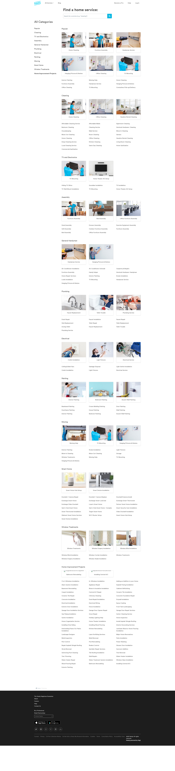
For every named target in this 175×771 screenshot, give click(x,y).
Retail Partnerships (39, 713)
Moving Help (93, 80)
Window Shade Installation (97, 559)
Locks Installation (67, 279)
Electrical (37, 53)
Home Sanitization (122, 145)
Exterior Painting (67, 667)
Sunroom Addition (122, 649)
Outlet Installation (67, 370)
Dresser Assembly (95, 225)
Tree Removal (120, 653)
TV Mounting (93, 87)
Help (129, 3)
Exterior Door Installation (70, 607)
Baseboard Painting (68, 406)
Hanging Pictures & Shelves (125, 84)
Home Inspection (121, 618)
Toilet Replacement (122, 323)
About (36, 698)
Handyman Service (95, 84)
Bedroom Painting (95, 414)
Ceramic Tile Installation (124, 592)
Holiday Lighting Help (96, 618)
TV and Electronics (41, 36)
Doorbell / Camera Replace (98, 497)
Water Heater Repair (68, 660)
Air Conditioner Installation (70, 268)
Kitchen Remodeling (95, 628)
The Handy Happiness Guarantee (43, 696)
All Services (49, 3)
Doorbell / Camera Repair (70, 497)
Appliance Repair (94, 585)
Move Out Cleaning (68, 134)
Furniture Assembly (68, 84)
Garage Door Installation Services (72, 610)
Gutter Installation (67, 618)
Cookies (92, 736)
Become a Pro (118, 3)
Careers (36, 701)
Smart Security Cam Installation (126, 508)
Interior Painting (67, 80)
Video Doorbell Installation (125, 511)
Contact (36, 736)
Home (39, 688)
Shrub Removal (66, 649)
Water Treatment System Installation (101, 660)
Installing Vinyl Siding (68, 625)
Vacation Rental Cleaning (124, 138)
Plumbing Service (67, 330)
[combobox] (85, 16)
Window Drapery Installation (71, 559)
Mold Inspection (67, 638)
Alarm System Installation (70, 585)
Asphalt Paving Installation (124, 585)
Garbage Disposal (94, 366)
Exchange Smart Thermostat (125, 501)
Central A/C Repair (95, 592)
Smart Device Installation (70, 519)
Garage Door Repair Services (125, 610)
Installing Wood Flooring (97, 625)
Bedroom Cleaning (68, 127)
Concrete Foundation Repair (125, 596)
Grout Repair (93, 614)
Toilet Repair (93, 323)
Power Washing (121, 642)
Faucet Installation (95, 319)
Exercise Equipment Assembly (126, 225)
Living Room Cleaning (123, 142)
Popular (37, 28)
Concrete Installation (68, 599)
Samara (118, 134)
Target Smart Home (95, 511)
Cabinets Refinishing (123, 588)
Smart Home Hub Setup (124, 515)
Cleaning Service (94, 127)
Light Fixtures (93, 370)
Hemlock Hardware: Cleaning (126, 127)
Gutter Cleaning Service (124, 614)
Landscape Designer (68, 634)
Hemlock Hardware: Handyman (126, 272)
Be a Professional (39, 710)
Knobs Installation (122, 276)
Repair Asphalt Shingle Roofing (72, 645)
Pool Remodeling (94, 642)
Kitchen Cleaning (94, 142)
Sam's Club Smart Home (69, 508)
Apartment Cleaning (123, 123)
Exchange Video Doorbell (70, 504)
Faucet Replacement (95, 327)
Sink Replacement (67, 323)
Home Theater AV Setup (124, 189)
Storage (118, 453)
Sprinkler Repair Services (97, 649)
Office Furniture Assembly (97, 232)
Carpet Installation (68, 592)
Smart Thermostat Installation (71, 511)
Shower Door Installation (124, 645)
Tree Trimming (66, 656)
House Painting (94, 410)
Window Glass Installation (124, 660)
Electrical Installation (68, 603)
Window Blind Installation (70, 555)
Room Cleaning (94, 134)
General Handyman (41, 45)
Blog (59, 3)
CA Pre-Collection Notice (53, 736)
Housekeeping (66, 131)
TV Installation (121, 185)
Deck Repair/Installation (97, 599)
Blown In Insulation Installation (99, 588)
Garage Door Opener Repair (98, 610)
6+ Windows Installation (97, 581)
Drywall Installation (122, 599)
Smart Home (38, 65)
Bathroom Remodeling (96, 663)
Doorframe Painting (68, 410)
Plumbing (37, 49)
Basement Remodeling (69, 588)
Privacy (42, 736)
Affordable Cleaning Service (71, 123)
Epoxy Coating (121, 603)
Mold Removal (93, 638)
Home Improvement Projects (45, 73)
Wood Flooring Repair (69, 663)
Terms (98, 736)
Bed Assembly (66, 232)
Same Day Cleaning (95, 145)
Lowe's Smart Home (95, 504)
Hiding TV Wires (67, 185)
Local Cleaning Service (69, 145)
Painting (37, 57)
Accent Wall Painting (123, 414)
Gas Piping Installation (69, 614)
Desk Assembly (67, 225)
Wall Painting (120, 410)
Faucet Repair (120, 319)
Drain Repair (66, 319)
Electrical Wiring (94, 603)
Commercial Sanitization (70, 149)
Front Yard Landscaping (124, 607)
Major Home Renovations (124, 634)
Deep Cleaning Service (69, 142)
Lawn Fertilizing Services (97, 634)
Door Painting (120, 406)
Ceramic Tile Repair (68, 596)
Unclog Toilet (66, 327)
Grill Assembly (66, 229)
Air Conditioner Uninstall (97, 268)
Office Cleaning (67, 87)
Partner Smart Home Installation (126, 504)
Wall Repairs (93, 656)
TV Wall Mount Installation (70, 189)
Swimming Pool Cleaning (70, 653)
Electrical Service (122, 370)
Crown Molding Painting (97, 406)
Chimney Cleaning (95, 596)
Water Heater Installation (124, 656)
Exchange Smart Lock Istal (97, 501)
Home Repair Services (69, 276)
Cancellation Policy (107, 736)
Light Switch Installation (124, 366)
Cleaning (37, 32)
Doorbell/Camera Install (124, 497)
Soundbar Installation (96, 185)
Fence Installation (94, 607)
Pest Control (66, 642)
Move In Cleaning (122, 131)
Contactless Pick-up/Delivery (125, 87)
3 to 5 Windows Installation (70, 581)
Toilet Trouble (120, 327)
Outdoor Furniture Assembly (98, 229)
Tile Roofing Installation (96, 653)
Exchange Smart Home (69, 501)
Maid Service (93, 131)
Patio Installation (121, 638)
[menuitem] (49, 3)
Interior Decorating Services (125, 625)
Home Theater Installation (97, 621)
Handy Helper (93, 272)
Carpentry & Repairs (122, 268)
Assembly (37, 41)
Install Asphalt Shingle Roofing (126, 621)
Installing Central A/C (123, 663)
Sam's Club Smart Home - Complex (100, 508)
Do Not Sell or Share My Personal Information (75, 736)
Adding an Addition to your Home (127, 581)
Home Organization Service (71, 621)
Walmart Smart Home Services (72, 515)
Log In (137, 3)
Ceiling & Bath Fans (68, 366)
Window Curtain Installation (98, 555)
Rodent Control (94, 645)
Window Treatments (41, 69)
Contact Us (37, 706)
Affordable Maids (94, 123)
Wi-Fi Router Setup (95, 515)
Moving (37, 61)
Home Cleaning (121, 80)
